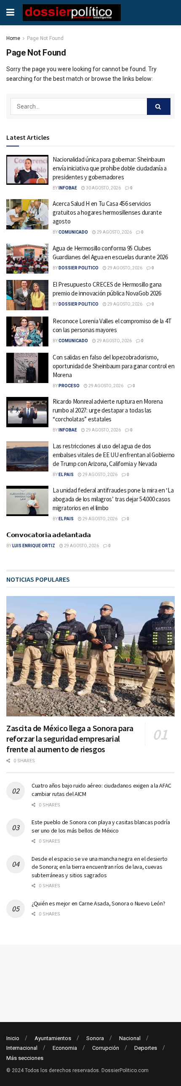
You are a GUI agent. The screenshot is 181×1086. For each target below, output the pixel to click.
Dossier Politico (78, 268)
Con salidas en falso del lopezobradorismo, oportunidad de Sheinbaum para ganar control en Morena (113, 366)
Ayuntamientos (53, 1038)
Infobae (68, 188)
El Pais (66, 474)
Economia (65, 1048)
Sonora (95, 1038)
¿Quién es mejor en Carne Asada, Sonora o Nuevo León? (98, 903)
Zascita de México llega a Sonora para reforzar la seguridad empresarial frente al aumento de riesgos (69, 738)
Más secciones (24, 1058)
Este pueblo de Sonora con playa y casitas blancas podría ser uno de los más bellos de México (101, 826)
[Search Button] (158, 106)
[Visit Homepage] (72, 12)
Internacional (21, 1048)
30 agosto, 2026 (103, 188)
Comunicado (73, 232)
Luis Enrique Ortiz (33, 545)
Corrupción (105, 1048)
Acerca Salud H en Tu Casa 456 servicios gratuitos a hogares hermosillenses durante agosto (107, 212)
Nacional (130, 1038)
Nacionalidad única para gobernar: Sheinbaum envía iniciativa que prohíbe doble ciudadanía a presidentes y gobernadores (110, 168)
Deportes (145, 1048)
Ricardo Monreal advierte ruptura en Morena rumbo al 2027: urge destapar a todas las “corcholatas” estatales (107, 410)
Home (13, 38)
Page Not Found (45, 38)
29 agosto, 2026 (114, 232)
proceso (69, 385)
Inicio (12, 1038)
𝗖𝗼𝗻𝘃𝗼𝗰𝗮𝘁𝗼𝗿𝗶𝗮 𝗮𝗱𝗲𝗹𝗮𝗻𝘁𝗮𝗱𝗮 (48, 535)
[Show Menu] (10, 12)
